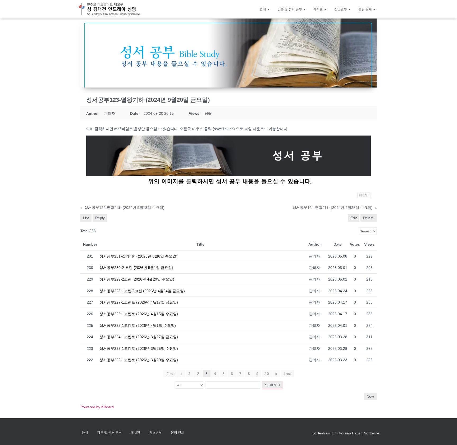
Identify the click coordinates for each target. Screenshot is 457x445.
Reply (100, 218)
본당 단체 (365, 9)
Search (272, 385)
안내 (263, 9)
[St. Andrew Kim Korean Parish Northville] (109, 9)
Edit (353, 218)
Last (287, 373)
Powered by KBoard (97, 407)
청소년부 (341, 9)
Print (364, 195)
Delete (368, 218)
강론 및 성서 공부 (290, 9)
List (86, 218)
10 (267, 373)
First (170, 373)
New (370, 396)
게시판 (318, 9)
